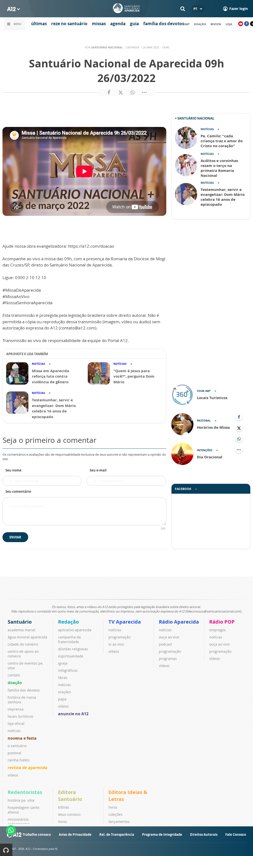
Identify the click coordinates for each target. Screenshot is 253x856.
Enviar (15, 537)
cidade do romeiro (23, 644)
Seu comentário (18, 491)
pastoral (14, 753)
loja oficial (16, 723)
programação (119, 637)
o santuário (17, 745)
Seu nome (13, 470)
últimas (39, 23)
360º (187, 24)
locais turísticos (20, 716)
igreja (62, 663)
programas (168, 658)
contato (14, 675)
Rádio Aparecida (179, 621)
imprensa (15, 709)
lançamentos (119, 821)
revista (216, 24)
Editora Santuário (70, 795)
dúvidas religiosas (73, 649)
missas (99, 23)
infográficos (68, 670)
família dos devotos (163, 23)
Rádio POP (222, 621)
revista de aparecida (27, 767)
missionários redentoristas (19, 821)
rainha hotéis (19, 760)
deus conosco (69, 814)
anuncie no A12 (73, 713)
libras (62, 677)
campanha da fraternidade (69, 639)
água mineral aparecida (27, 637)
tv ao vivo (116, 644)
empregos (217, 630)
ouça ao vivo (169, 637)
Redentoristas (25, 792)
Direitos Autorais (203, 834)
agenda (118, 23)
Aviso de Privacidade (75, 834)
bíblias (63, 807)
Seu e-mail (98, 470)
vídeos (13, 775)
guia (134, 23)
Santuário (20, 621)
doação (200, 24)
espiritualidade (70, 656)
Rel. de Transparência (116, 834)
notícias (14, 730)
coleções (115, 814)
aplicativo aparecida (74, 630)
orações (64, 692)
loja (229, 24)
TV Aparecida (124, 621)
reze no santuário (69, 23)
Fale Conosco (235, 834)
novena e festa (22, 738)
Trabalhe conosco (37, 834)
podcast (165, 644)
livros (62, 821)
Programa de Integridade (162, 834)
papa (62, 699)
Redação (68, 621)
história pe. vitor (21, 800)
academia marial (21, 630)
